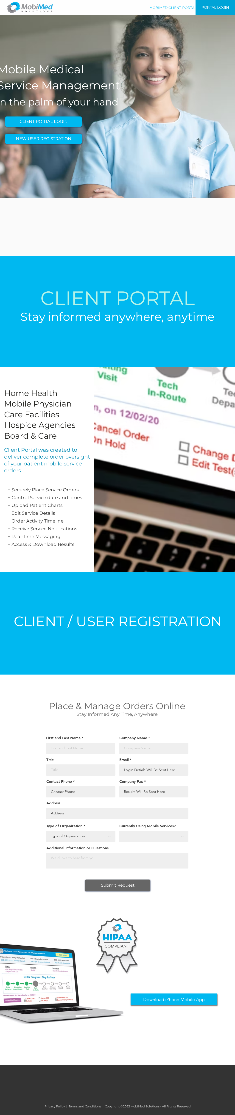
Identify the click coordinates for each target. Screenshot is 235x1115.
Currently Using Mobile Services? (147, 826)
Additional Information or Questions (77, 848)
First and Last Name (63, 738)
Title (50, 760)
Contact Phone (59, 781)
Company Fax (131, 781)
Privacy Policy (55, 1106)
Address (53, 803)
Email (124, 760)
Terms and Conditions (85, 1106)
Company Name (133, 738)
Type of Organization (64, 826)
